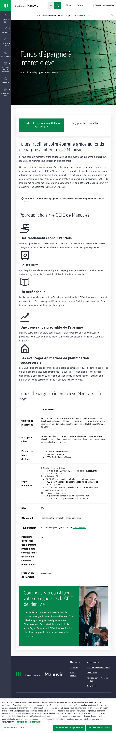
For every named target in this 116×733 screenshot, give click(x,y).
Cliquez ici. (81, 15)
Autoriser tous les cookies (99, 728)
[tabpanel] (63, 394)
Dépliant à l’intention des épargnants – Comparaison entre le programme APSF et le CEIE (63, 200)
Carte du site (92, 686)
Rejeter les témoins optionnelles (68, 728)
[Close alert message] (112, 15)
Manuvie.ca (75, 662)
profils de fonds (79, 528)
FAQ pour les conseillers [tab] (86, 123)
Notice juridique (93, 662)
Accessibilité (92, 673)
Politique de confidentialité (98, 668)
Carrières (74, 668)
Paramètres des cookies (14, 728)
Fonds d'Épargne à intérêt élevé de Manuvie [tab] (41, 125)
